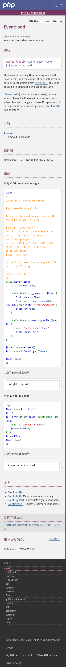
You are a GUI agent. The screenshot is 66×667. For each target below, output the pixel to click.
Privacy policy (14, 663)
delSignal (10, 587)
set (7, 607)
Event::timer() (15, 503)
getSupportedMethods (17, 599)
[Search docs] (55, 5)
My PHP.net (12, 655)
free (8, 595)
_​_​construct (12, 580)
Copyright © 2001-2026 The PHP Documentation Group (33, 643)
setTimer (10, 614)
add (8, 568)
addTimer (10, 576)
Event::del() (41, 82)
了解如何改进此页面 (15, 525)
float (48, 61)
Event (7, 562)
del (7, 584)
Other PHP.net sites (47, 655)
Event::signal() (16, 500)
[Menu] (61, 5)
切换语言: (33, 21)
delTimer (10, 591)
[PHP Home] (9, 5)
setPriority (11, 611)
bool (29, 65)
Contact (27, 655)
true (19, 160)
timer (8, 622)
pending (10, 603)
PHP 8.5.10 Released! (33, 12)
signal (9, 618)
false (50, 160)
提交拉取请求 (36, 525)
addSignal (11, 572)
